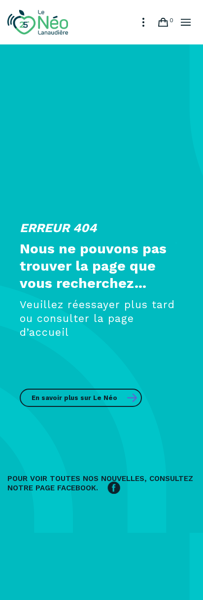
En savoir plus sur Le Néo (74, 397)
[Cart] (163, 22)
